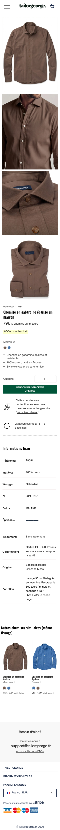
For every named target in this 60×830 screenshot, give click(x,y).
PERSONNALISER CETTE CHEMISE (30, 389)
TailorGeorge (13, 768)
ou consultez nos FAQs (30, 751)
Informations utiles (17, 776)
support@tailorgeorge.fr (31, 746)
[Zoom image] (53, 22)
